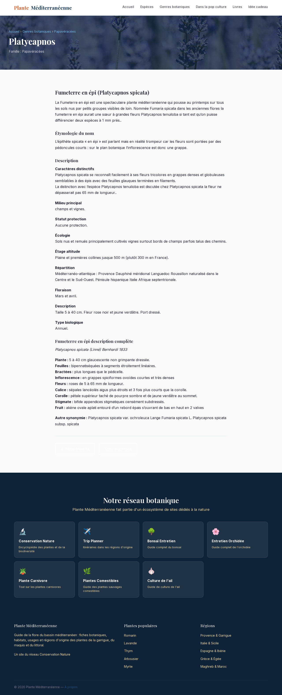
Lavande (130, 643)
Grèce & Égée (210, 659)
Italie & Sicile (209, 643)
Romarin (130, 635)
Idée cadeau (258, 7)
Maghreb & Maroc (213, 666)
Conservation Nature (55, 654)
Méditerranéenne (43, 7)
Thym (128, 651)
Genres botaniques (175, 7)
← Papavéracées (75, 449)
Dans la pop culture (211, 7)
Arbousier (131, 659)
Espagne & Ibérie (213, 651)
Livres (237, 7)
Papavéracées (65, 31)
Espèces (147, 7)
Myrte (128, 666)
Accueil (128, 7)
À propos (71, 687)
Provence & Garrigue (215, 635)
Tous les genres (118, 449)
